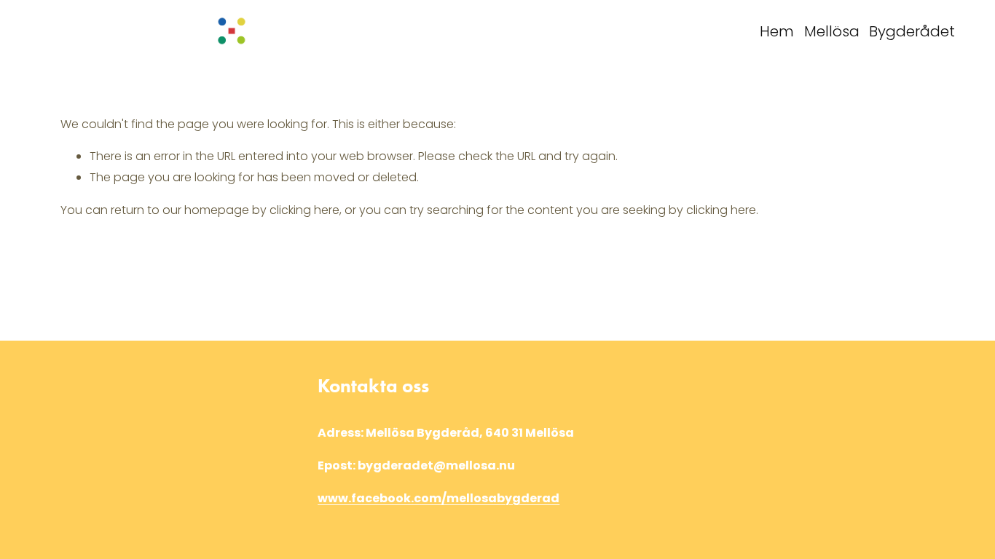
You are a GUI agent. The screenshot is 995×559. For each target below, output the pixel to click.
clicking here (304, 210)
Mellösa (832, 31)
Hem (777, 31)
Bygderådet (912, 31)
